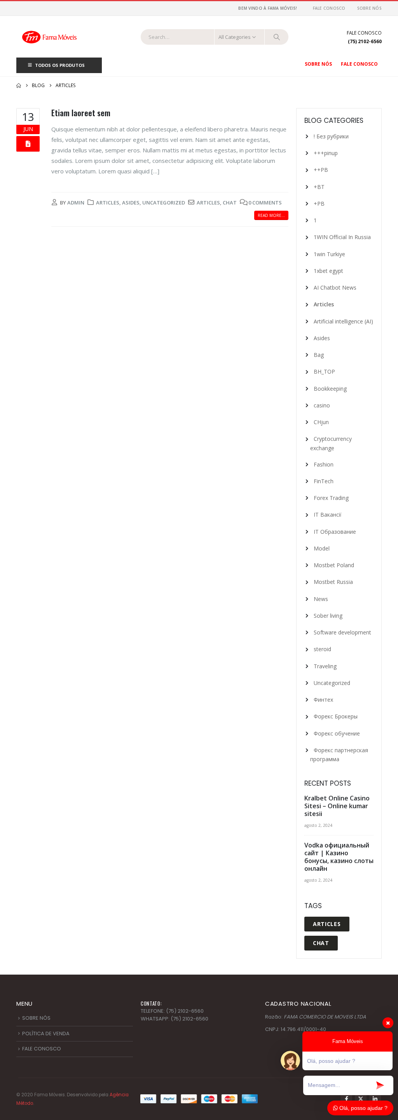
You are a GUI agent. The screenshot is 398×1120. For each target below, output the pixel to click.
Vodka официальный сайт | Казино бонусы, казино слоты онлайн (339, 857)
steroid (322, 649)
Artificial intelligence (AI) (343, 321)
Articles (107, 202)
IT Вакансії (328, 514)
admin (75, 202)
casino (322, 405)
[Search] (277, 37)
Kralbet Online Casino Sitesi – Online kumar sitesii (337, 806)
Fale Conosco (329, 8)
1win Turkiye (329, 254)
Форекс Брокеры (336, 716)
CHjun (321, 422)
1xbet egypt (328, 270)
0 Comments (265, 202)
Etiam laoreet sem (80, 113)
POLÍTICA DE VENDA (46, 1033)
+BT (319, 186)
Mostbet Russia (333, 581)
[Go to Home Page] (18, 85)
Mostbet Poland (334, 565)
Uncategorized (163, 202)
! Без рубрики (331, 136)
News (321, 599)
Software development (342, 632)
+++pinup (326, 153)
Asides (131, 202)
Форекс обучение (337, 733)
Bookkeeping (330, 388)
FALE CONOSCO (41, 1048)
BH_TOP (324, 371)
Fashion (323, 464)
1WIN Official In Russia (342, 237)
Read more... (271, 215)
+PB (319, 203)
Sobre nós (369, 8)
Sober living (328, 615)
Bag (319, 354)
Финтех (323, 699)
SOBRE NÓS (36, 1018)
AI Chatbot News (335, 287)
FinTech (323, 481)
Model (322, 548)
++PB (321, 169)
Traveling (325, 666)
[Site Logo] (49, 36)
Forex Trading (331, 497)
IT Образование (335, 531)
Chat (230, 202)
